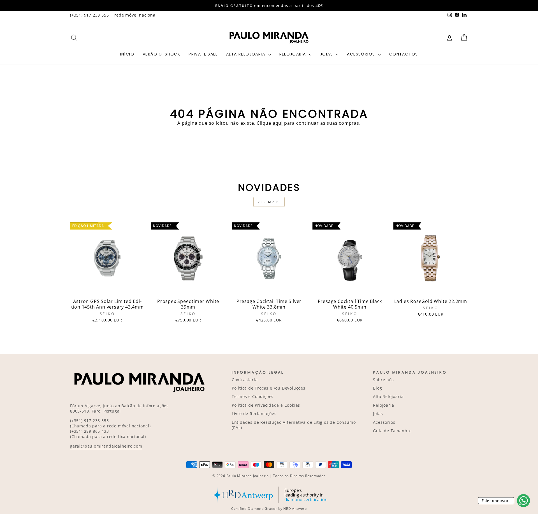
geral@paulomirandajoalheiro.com (106, 446)
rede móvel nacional (135, 15)
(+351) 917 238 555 (89, 15)
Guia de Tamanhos (392, 430)
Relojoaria (293, 54)
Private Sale (203, 54)
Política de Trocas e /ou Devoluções (268, 388)
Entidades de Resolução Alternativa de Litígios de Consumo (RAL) (294, 425)
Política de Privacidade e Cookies (266, 405)
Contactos (403, 54)
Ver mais (269, 202)
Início (127, 54)
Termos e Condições (252, 396)
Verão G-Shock (161, 54)
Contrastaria (245, 379)
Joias (327, 54)
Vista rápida (107, 289)
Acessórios (361, 54)
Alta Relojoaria (246, 54)
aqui (278, 123)
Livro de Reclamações (254, 413)
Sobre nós (383, 379)
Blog (377, 388)
